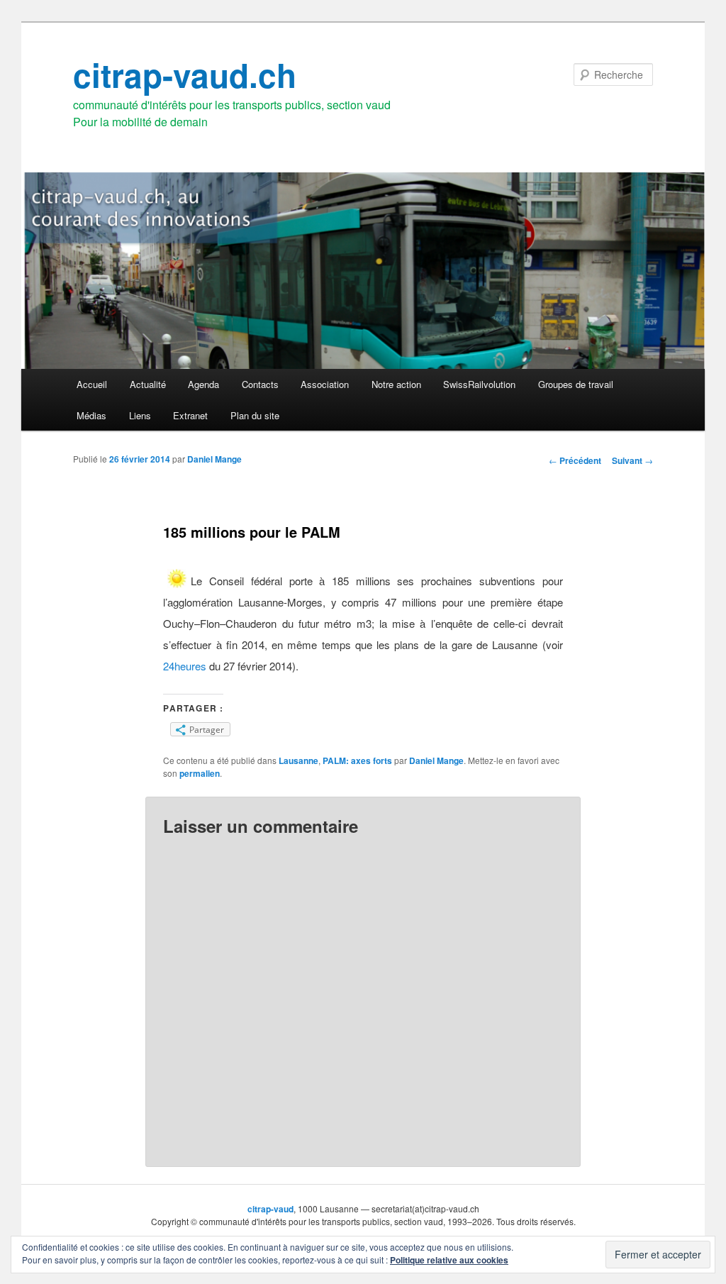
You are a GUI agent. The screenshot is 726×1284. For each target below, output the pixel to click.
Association (325, 384)
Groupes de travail (575, 384)
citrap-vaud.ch (184, 74)
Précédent (575, 460)
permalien (199, 773)
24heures (184, 665)
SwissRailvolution (479, 384)
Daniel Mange (214, 459)
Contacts (260, 384)
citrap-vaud (270, 1208)
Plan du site (254, 415)
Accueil (92, 384)
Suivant (632, 460)
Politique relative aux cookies (449, 1259)
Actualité (148, 384)
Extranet (190, 415)
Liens (140, 415)
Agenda (203, 384)
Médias (91, 415)
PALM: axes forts (357, 760)
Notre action (396, 384)
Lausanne (298, 760)
